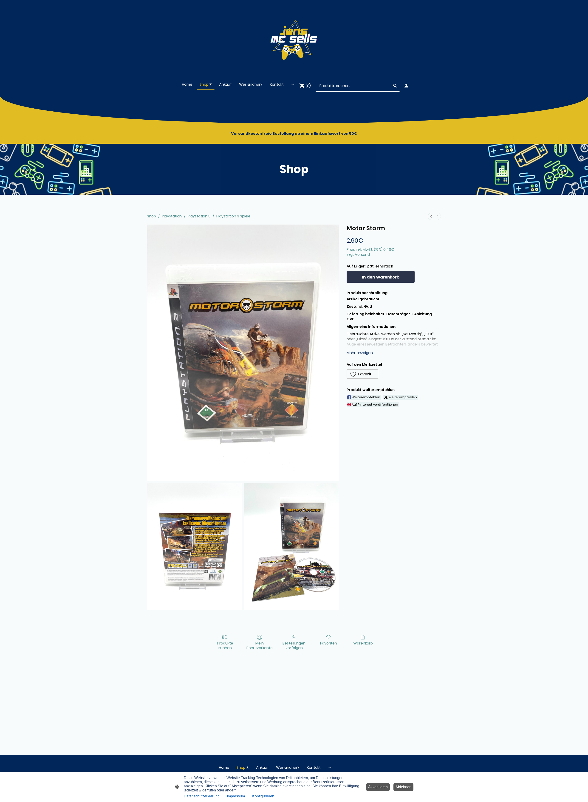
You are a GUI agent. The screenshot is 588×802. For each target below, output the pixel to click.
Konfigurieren (263, 796)
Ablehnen (403, 787)
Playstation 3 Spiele (233, 216)
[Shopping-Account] (406, 85)
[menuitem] (431, 216)
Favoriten (328, 643)
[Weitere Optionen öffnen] (292, 84)
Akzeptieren (378, 787)
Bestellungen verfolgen (294, 645)
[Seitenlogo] (294, 37)
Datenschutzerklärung (202, 796)
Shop (151, 216)
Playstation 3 (199, 216)
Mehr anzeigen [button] (360, 352)
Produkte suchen (225, 645)
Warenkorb (363, 643)
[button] (362, 374)
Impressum (236, 796)
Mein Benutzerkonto (259, 645)
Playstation (172, 216)
